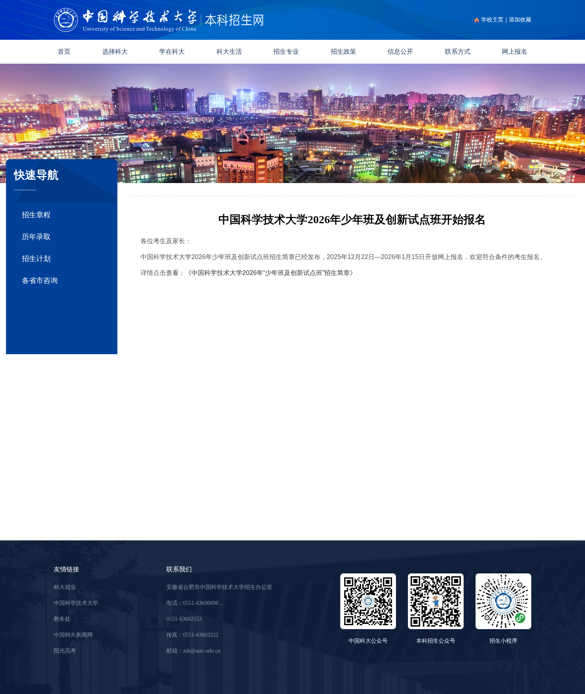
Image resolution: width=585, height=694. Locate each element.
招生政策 (343, 51)
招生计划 (36, 259)
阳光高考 (65, 651)
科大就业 (65, 587)
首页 (64, 51)
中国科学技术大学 (76, 603)
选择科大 (115, 51)
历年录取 (36, 237)
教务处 (62, 619)
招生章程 (36, 215)
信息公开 (400, 51)
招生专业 (286, 51)
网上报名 (514, 51)
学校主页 (492, 20)
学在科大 (172, 51)
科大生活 (229, 51)
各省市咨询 (40, 281)
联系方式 (457, 51)
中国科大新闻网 (73, 635)
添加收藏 (520, 20)
